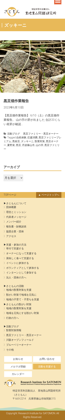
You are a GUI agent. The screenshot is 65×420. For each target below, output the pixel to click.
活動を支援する (47, 366)
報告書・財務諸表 (16, 226)
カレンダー (18, 374)
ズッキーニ (27, 141)
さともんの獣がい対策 (18, 304)
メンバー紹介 (13, 221)
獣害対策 (40, 141)
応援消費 (32, 137)
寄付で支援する (15, 248)
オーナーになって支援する (21, 253)
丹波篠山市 (28, 145)
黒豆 (18, 145)
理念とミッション (16, 212)
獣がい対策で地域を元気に (21, 294)
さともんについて (16, 203)
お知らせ (18, 359)
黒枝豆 (16, 141)
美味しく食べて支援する (20, 258)
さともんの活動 (15, 286)
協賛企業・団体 (15, 231)
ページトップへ (50, 194)
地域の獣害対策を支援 (18, 289)
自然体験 (21, 137)
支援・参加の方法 (16, 244)
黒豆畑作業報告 (16, 101)
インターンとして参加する (21, 272)
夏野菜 (11, 145)
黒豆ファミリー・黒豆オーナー (40, 133)
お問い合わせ (47, 359)
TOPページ (10, 194)
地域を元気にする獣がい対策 (22, 313)
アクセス (11, 236)
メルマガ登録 (18, 366)
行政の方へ (12, 318)
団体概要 (11, 207)
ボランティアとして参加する (22, 267)
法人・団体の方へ (16, 277)
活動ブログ (13, 133)
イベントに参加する (17, 263)
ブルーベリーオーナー (18, 344)
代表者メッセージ (16, 217)
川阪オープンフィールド (20, 339)
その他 (10, 349)
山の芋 (39, 145)
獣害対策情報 (13, 330)
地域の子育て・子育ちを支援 (22, 299)
